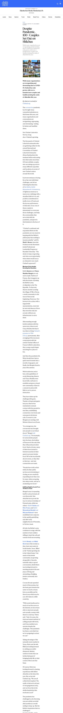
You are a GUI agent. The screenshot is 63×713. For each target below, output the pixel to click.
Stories (50, 17)
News (10, 17)
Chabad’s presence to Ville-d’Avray (31, 333)
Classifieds (57, 17)
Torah (22, 17)
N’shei (28, 17)
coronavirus (29, 107)
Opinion (16, 17)
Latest (4, 17)
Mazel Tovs (36, 17)
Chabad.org (26, 103)
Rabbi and (30, 510)
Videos (43, 17)
